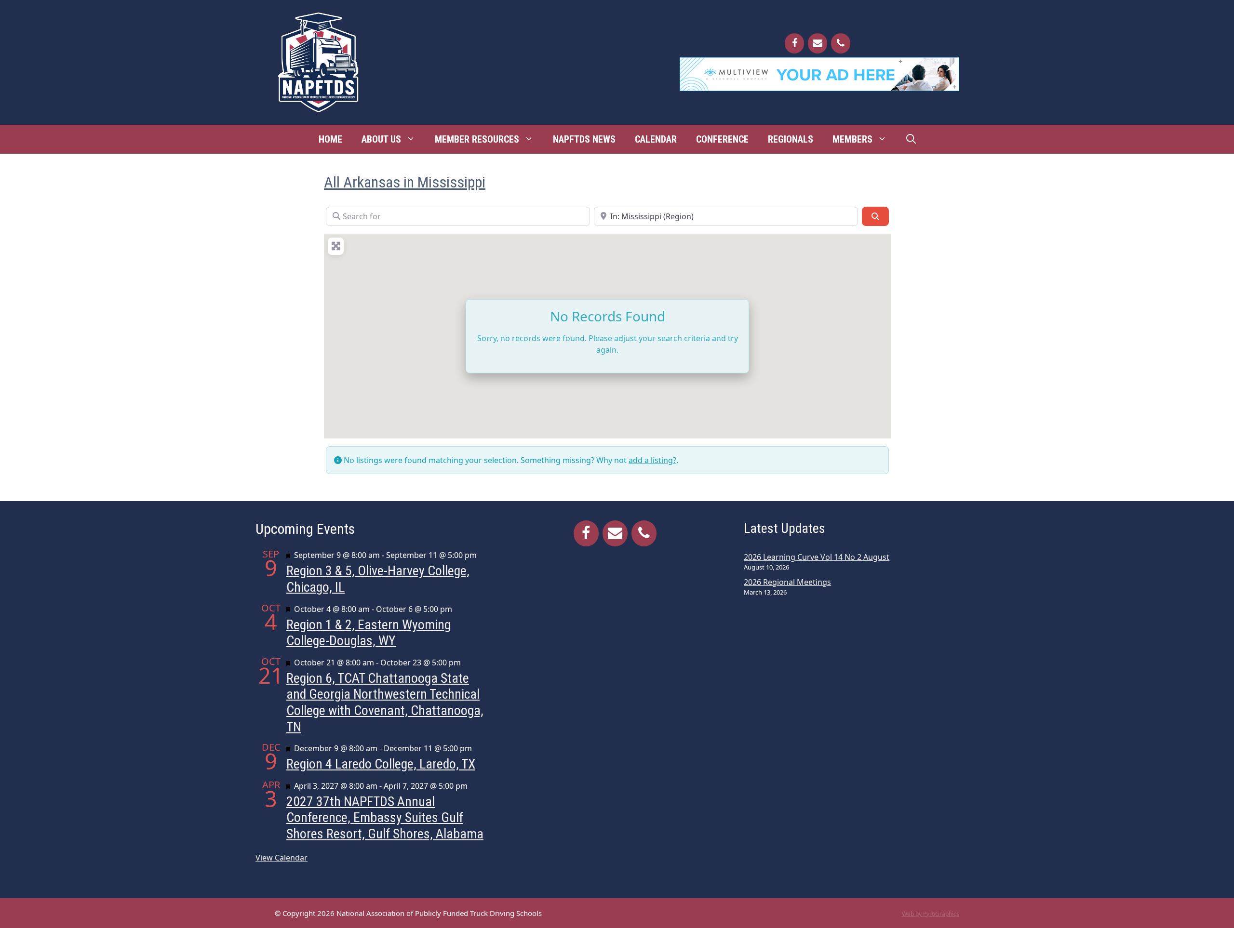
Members (852, 139)
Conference (722, 139)
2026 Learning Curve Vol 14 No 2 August (816, 557)
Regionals (790, 139)
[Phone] (840, 43)
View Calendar (281, 857)
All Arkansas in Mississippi (404, 182)
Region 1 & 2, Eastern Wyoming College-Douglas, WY (368, 633)
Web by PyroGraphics (930, 914)
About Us (381, 139)
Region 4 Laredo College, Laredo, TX (380, 764)
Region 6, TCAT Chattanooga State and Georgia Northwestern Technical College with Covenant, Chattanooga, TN (384, 702)
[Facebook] (794, 43)
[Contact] (817, 43)
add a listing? (652, 460)
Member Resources (477, 139)
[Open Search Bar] (911, 139)
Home (330, 139)
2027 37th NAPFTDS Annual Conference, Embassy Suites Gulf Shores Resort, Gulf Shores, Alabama (384, 818)
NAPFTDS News (584, 139)
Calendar (656, 139)
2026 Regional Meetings (787, 582)
